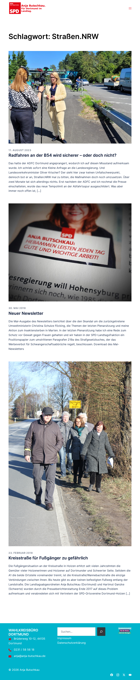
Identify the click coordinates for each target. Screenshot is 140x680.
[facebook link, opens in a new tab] (111, 674)
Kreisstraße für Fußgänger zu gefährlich (48, 557)
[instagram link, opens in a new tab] (117, 674)
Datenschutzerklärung (71, 642)
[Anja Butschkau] (27, 8)
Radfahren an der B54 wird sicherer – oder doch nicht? (62, 155)
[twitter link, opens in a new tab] (124, 674)
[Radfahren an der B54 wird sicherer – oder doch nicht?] (70, 97)
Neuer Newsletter (26, 313)
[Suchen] (101, 631)
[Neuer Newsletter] (70, 252)
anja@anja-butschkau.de (29, 656)
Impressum (64, 638)
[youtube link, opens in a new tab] (130, 674)
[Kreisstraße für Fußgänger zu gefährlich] (70, 453)
